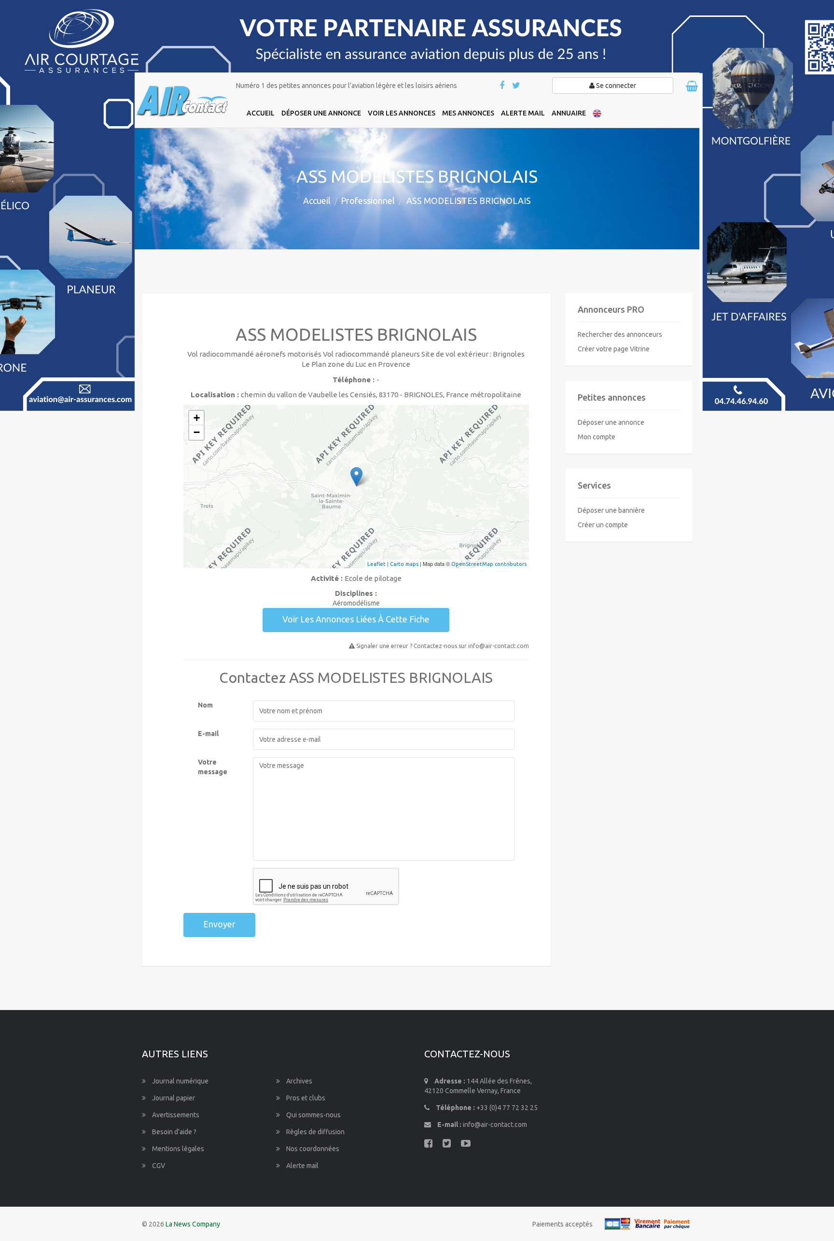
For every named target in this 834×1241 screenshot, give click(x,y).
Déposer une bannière (611, 510)
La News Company (193, 1224)
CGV (158, 1165)
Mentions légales (177, 1149)
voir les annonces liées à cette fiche (356, 619)
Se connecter (615, 85)
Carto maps (404, 564)
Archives (298, 1081)
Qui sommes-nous (313, 1115)
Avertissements (175, 1115)
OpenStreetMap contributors (489, 564)
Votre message (212, 767)
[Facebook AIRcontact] (503, 86)
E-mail (208, 733)
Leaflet (376, 564)
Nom (205, 705)
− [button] (197, 432)
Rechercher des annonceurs (620, 334)
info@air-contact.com (495, 1124)
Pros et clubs (305, 1098)
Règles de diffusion (315, 1132)
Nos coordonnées (312, 1149)
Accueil (317, 200)
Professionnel (368, 200)
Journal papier (173, 1098)
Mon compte (596, 437)
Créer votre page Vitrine (614, 349)
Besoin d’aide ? (173, 1132)
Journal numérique (179, 1081)
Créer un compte (603, 525)
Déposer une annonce (611, 422)
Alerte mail (302, 1165)
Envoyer (219, 924)
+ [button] (197, 418)
